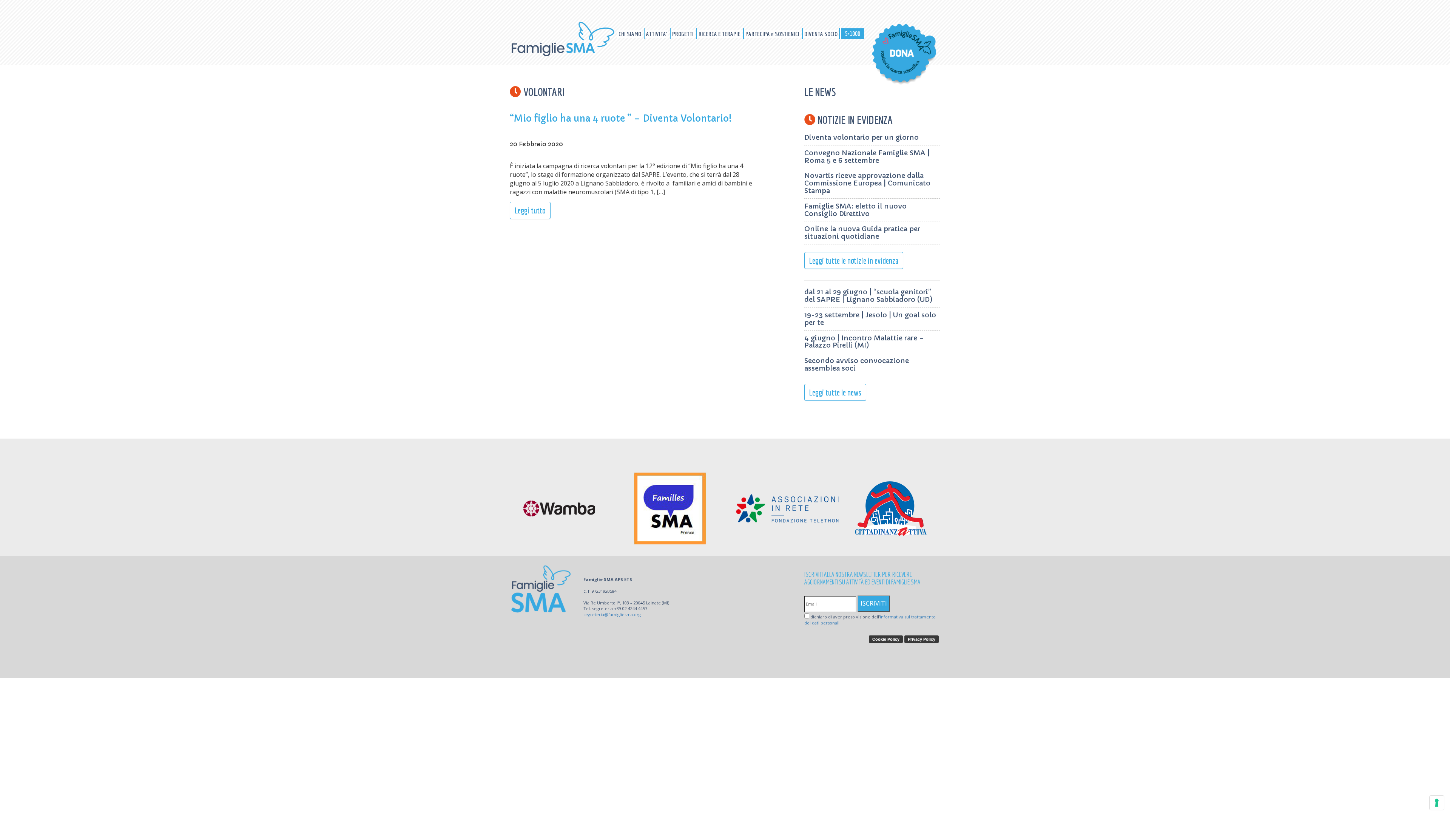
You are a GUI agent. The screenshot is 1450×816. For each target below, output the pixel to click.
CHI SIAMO (630, 33)
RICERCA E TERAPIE (720, 33)
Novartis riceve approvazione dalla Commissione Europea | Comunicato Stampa (867, 183)
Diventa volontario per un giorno (861, 137)
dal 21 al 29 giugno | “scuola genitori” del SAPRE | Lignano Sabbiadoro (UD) (868, 295)
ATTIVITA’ (657, 33)
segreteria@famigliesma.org (612, 614)
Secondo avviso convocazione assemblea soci (856, 364)
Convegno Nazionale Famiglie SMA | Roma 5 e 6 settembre (867, 156)
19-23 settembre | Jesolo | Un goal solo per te (870, 319)
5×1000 (852, 33)
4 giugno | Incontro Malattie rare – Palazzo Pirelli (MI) (864, 342)
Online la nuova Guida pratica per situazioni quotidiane (862, 232)
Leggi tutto (530, 210)
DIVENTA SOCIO (821, 33)
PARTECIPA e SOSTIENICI (773, 33)
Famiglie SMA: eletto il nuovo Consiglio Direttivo (855, 210)
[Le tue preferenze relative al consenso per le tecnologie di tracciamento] (1437, 803)
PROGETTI (683, 33)
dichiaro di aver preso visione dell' (870, 620)
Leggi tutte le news (835, 392)
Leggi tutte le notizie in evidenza (853, 260)
